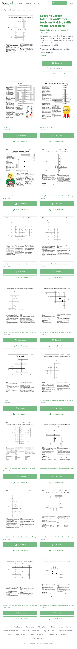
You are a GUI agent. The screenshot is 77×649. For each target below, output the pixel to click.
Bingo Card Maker (49, 631)
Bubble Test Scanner (66, 631)
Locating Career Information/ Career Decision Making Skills (21, 605)
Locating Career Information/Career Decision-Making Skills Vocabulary (25, 537)
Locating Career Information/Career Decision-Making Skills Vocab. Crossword (55, 21)
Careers (5, 127)
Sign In (72, 3)
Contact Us (30, 627)
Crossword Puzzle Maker (30, 631)
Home (20, 3)
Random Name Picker (38, 634)
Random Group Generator (59, 634)
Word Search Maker (11, 631)
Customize (58, 63)
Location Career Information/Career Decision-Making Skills (58, 332)
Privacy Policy (42, 627)
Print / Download (58, 74)
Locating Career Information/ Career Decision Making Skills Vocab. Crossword (27, 264)
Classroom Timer (38, 638)
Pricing (68, 627)
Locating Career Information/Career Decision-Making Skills (58, 196)
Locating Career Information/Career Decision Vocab (19, 469)
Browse (36, 3)
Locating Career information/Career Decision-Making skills (58, 264)
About (8, 627)
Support (28, 3)
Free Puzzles (18, 627)
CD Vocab (6, 400)
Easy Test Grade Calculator (17, 634)
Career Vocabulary (9, 196)
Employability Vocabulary (47, 127)
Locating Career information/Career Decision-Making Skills (21, 332)
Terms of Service (57, 627)
